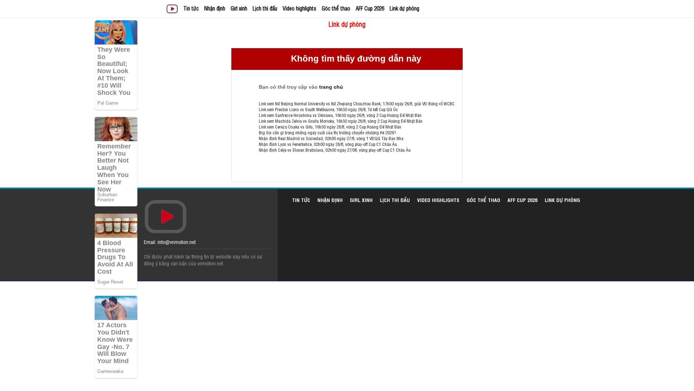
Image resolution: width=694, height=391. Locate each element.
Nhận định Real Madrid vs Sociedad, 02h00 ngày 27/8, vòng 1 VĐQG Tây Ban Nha (331, 138)
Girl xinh (239, 8)
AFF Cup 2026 (370, 8)
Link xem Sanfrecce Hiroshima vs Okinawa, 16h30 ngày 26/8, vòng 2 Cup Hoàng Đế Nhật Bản (340, 115)
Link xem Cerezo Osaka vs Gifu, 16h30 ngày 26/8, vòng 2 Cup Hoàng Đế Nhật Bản (330, 127)
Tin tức (191, 8)
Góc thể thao (336, 8)
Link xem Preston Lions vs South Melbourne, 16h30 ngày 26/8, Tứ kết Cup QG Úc (328, 109)
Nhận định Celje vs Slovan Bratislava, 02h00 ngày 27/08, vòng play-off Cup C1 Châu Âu (335, 150)
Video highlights (299, 8)
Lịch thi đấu (265, 8)
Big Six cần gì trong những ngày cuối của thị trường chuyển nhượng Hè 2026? (327, 132)
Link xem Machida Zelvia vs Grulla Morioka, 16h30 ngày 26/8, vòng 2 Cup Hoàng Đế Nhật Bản (341, 121)
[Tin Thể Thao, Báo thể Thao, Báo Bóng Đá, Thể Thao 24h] (173, 9)
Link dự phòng (404, 8)
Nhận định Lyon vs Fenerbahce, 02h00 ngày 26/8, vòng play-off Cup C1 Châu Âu (328, 144)
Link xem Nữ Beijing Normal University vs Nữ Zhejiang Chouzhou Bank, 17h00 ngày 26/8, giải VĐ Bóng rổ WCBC (357, 103)
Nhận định (214, 8)
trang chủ (331, 87)
